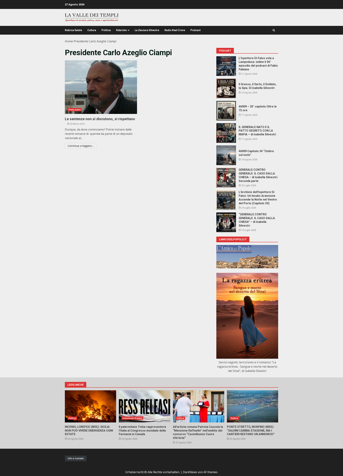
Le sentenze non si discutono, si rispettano (101, 87)
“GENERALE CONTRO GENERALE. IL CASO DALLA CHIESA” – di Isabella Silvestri (226, 222)
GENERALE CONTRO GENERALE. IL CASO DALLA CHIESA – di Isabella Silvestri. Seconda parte (226, 177)
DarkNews (190, 472)
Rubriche (121, 30)
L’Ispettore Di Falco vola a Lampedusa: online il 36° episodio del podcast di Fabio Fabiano (226, 66)
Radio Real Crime (175, 30)
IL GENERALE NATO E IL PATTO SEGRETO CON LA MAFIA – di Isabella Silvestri (226, 133)
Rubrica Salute (73, 30)
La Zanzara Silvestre (147, 30)
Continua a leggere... (81, 145)
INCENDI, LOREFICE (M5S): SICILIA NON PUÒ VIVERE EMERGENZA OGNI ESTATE (90, 406)
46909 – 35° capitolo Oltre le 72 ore (226, 111)
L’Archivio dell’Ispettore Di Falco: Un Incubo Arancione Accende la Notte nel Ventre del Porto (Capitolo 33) (226, 200)
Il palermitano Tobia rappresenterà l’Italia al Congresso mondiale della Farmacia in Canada (144, 406)
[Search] (274, 30)
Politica (106, 30)
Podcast (195, 30)
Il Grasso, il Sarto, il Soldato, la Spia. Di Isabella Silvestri (226, 88)
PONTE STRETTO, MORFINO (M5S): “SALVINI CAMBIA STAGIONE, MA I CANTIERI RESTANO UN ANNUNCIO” (252, 406)
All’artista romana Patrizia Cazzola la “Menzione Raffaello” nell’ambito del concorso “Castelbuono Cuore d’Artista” (198, 406)
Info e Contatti (76, 458)
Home (69, 41)
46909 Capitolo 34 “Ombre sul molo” (226, 155)
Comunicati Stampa (132, 418)
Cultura (91, 30)
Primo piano (75, 109)
